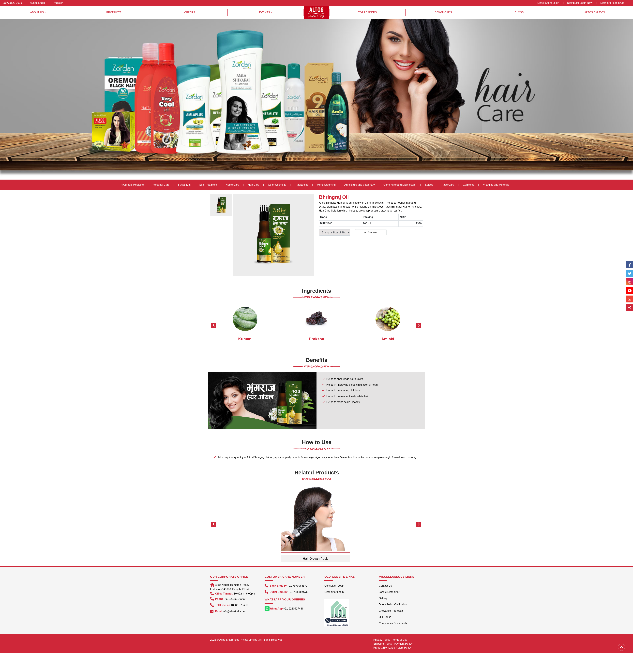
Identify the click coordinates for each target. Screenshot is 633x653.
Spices (429, 184)
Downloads (443, 12)
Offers (189, 12)
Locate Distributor (389, 592)
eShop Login (37, 2)
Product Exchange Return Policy (392, 647)
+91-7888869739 (298, 592)
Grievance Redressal (391, 610)
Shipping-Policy (382, 643)
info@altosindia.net (234, 611)
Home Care (232, 184)
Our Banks (385, 617)
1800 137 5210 (239, 605)
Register (58, 2)
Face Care (448, 184)
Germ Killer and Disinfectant (399, 184)
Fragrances (301, 184)
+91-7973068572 (297, 585)
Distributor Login (334, 592)
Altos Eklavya (595, 12)
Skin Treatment (208, 184)
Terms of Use (399, 639)
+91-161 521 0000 (234, 598)
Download (372, 232)
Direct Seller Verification (393, 604)
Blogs (519, 12)
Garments (468, 184)
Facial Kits (184, 184)
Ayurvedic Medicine (132, 184)
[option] (221, 205)
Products (113, 12)
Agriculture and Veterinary (359, 184)
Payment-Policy (403, 643)
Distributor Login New (579, 2)
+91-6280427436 (293, 608)
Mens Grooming (326, 184)
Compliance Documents (393, 623)
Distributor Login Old (612, 2)
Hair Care (253, 184)
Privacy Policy (381, 639)
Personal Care (160, 184)
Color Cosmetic (277, 184)
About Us (37, 12)
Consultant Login (334, 585)
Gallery (383, 598)
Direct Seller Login (548, 2)
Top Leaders (367, 12)
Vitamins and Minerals (496, 184)
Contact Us (385, 585)
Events (264, 12)
